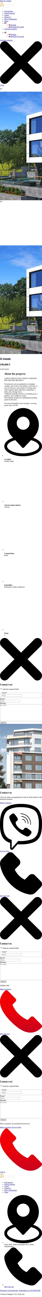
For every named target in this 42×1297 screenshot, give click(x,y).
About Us (7, 17)
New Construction (10, 19)
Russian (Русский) (17, 27)
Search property (9, 13)
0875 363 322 (9, 1287)
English (13, 25)
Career (6, 15)
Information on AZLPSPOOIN (29, 1290)
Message (3, 703)
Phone (2, 699)
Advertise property (10, 29)
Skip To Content (5, 1)
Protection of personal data (9, 1290)
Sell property (8, 11)
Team (6, 21)
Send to (3, 723)
